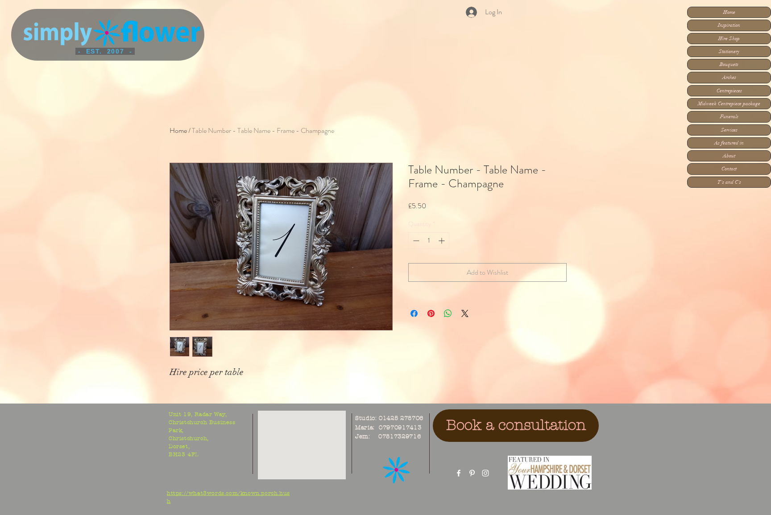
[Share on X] (465, 313)
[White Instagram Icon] (485, 473)
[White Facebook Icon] (458, 473)
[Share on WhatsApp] (448, 313)
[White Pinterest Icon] (472, 473)
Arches (729, 77)
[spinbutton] (429, 240)
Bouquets (729, 64)
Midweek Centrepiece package (729, 104)
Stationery (729, 51)
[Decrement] (415, 240)
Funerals (729, 116)
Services (729, 130)
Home (729, 12)
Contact (729, 169)
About (729, 156)
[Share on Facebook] (414, 313)
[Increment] (442, 240)
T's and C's (729, 182)
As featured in (729, 143)
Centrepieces (729, 91)
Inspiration (729, 25)
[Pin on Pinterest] (431, 313)
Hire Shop (729, 38)
